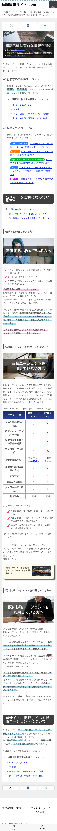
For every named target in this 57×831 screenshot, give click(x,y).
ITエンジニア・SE (22, 105)
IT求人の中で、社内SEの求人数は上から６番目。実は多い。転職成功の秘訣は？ (31, 171)
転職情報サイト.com (19, 5)
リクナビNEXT (25, 666)
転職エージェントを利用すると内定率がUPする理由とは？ (18, 570)
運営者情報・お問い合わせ (13, 810)
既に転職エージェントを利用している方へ (29, 218)
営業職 (16, 109)
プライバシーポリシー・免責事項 (41, 810)
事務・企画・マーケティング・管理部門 (32, 113)
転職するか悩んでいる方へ (21, 209)
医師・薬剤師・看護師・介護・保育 (30, 118)
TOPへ (43, 829)
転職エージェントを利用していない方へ (28, 214)
